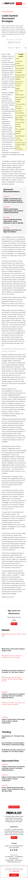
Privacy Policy (16, 871)
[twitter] (14, 48)
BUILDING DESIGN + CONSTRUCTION (14, 860)
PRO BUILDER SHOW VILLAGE (14, 861)
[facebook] (9, 48)
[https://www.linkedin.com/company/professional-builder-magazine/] (14, 850)
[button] (3, 4)
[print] (25, 48)
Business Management (7, 11)
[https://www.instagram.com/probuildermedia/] (12, 850)
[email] (19, 48)
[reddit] (16, 48)
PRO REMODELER (19, 856)
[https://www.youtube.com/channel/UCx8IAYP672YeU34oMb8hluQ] (16, 850)
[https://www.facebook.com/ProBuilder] (11, 850)
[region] (14, 872)
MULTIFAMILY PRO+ (13, 858)
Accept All (14, 875)
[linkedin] (11, 48)
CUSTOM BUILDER (9, 856)
